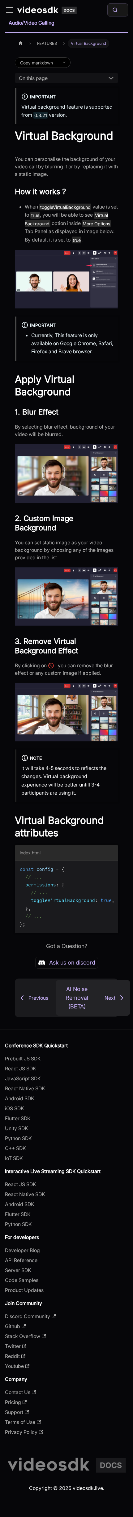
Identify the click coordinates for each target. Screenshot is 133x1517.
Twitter (13, 1346)
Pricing (13, 1402)
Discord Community (27, 1316)
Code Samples (21, 1280)
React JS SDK (20, 1068)
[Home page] (21, 43)
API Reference (21, 1260)
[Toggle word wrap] (99, 868)
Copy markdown (36, 62)
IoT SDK (14, 1158)
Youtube (14, 1366)
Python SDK (18, 1138)
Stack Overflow (22, 1336)
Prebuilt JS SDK (23, 1058)
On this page (33, 78)
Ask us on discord (72, 962)
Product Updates (24, 1290)
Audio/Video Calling (31, 23)
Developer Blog (22, 1250)
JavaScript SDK (23, 1078)
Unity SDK (16, 1128)
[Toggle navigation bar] (9, 10)
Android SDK (19, 1098)
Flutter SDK (18, 1118)
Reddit (12, 1356)
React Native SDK (25, 1088)
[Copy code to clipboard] (110, 868)
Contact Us (17, 1392)
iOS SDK (14, 1108)
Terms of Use (20, 1422)
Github (12, 1326)
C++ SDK (15, 1148)
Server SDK (18, 1270)
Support (14, 1412)
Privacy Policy (21, 1432)
